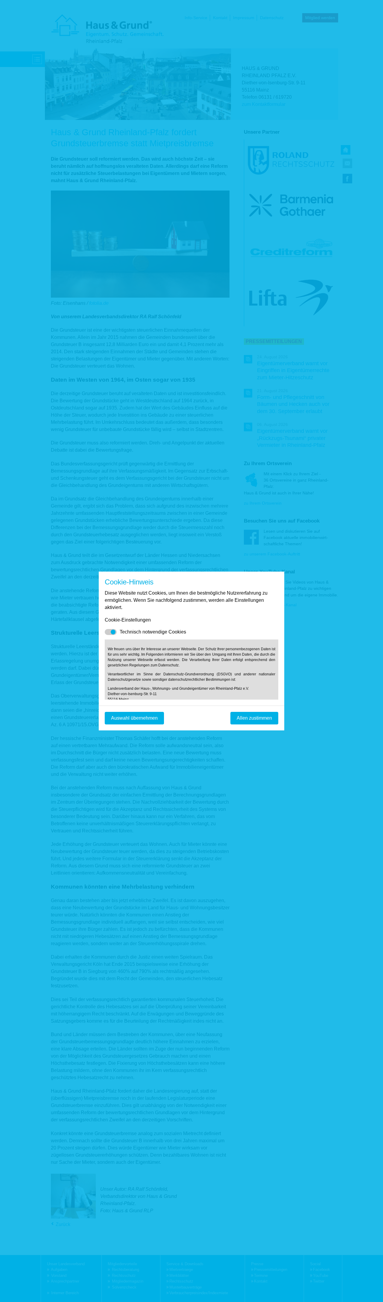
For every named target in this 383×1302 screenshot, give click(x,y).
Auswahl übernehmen (134, 718)
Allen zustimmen (254, 718)
